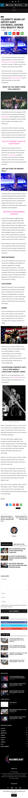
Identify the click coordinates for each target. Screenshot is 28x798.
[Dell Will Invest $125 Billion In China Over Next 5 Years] (4, 685)
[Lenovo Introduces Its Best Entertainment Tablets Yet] (4, 662)
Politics (3, 728)
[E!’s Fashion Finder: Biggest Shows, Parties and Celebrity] (4, 678)
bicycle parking (11, 155)
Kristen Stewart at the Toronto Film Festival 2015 (21, 517)
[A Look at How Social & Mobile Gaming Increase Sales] (4, 558)
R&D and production (15, 78)
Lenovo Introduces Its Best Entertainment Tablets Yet (16, 661)
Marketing (3, 733)
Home (2, 14)
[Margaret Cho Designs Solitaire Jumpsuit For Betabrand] (4, 654)
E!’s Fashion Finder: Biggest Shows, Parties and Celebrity (17, 677)
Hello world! (13, 702)
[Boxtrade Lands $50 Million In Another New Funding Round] (4, 565)
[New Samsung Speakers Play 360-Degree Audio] (4, 711)
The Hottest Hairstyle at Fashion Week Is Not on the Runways (16, 640)
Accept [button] (14, 795)
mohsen (4, 30)
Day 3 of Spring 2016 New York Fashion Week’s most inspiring (17, 646)
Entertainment (5, 746)
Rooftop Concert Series (8, 62)
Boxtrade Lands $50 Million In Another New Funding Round (18, 565)
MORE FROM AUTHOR (18, 544)
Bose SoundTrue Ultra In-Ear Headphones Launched (17, 550)
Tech (6, 14)
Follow (24, 625)
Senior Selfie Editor (16, 377)
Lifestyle (3, 737)
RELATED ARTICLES (7, 544)
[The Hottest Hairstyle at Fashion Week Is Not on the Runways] (4, 640)
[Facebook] (10, 1)
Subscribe (24, 628)
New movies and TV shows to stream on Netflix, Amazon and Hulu (7, 518)
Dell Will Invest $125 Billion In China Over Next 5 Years (17, 684)
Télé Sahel (19, 5)
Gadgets (3, 742)
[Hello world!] (4, 704)
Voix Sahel (10, 5)
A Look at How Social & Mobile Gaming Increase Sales (18, 558)
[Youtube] (18, 1)
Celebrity (3, 559)
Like (25, 622)
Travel (2, 739)
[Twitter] (12, 1)
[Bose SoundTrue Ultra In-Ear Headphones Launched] (4, 550)
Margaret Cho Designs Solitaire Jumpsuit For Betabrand (18, 653)
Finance (3, 735)
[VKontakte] (15, 1)
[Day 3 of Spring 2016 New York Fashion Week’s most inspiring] (4, 647)
